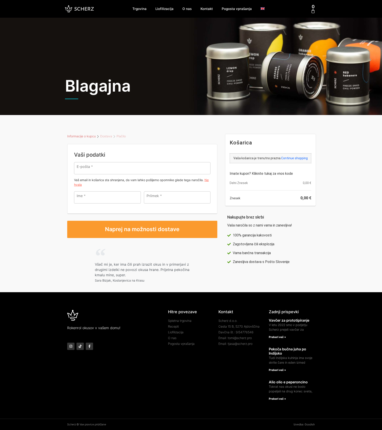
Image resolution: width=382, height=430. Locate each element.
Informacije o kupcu (81, 136)
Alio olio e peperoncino (288, 382)
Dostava (106, 136)
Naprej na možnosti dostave (142, 229)
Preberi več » (277, 337)
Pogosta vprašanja (237, 9)
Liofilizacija (164, 9)
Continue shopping (294, 158)
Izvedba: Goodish (304, 424)
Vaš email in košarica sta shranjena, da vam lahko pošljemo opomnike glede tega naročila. (141, 182)
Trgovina (139, 9)
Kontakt (207, 9)
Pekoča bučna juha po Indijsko (287, 351)
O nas (187, 9)
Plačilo (121, 136)
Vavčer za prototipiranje (289, 320)
